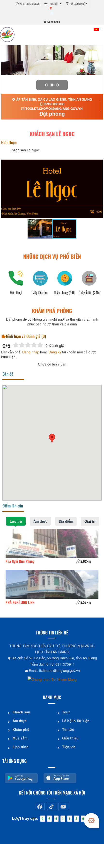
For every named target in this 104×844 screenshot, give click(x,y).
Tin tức (68, 729)
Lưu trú (16, 521)
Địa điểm (66, 521)
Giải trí (89, 521)
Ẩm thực (40, 521)
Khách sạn (21, 712)
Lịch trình (21, 746)
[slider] (28, 345)
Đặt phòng (52, 113)
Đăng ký (55, 352)
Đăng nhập (53, 21)
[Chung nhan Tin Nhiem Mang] (52, 678)
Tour (66, 712)
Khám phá (21, 729)
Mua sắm (20, 738)
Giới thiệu (70, 738)
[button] (52, 438)
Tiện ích (68, 746)
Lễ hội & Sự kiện (75, 720)
